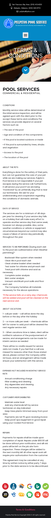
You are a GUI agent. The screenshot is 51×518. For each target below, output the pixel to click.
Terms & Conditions (25, 509)
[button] (25, 35)
